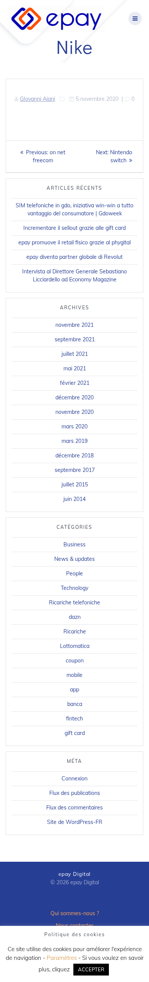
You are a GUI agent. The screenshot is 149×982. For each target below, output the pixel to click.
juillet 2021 (75, 353)
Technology (74, 588)
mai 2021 (74, 368)
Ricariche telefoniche (74, 602)
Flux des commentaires (74, 807)
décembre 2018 (74, 455)
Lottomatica (74, 646)
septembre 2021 (75, 339)
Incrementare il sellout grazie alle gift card (74, 228)
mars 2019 (74, 441)
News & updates (74, 559)
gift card (75, 733)
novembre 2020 (74, 412)
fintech (74, 718)
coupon (75, 660)
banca (74, 704)
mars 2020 (74, 426)
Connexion (74, 778)
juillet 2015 (75, 484)
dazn (75, 617)
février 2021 (74, 383)
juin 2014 (74, 499)
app (74, 689)
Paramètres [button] (62, 957)
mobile (74, 675)
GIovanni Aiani (37, 98)
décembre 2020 (74, 397)
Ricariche (74, 631)
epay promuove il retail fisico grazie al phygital (74, 242)
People (74, 573)
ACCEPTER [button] (91, 969)
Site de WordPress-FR (74, 822)
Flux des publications (74, 793)
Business (74, 544)
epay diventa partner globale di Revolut (74, 257)
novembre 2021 (74, 324)
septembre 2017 (75, 470)
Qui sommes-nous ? (74, 913)
